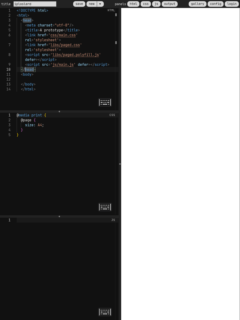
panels (120, 4)
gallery (197, 4)
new (91, 4)
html (133, 4)
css (146, 4)
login (231, 4)
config (215, 4)
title (6, 4)
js (156, 4)
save (79, 4)
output (169, 4)
